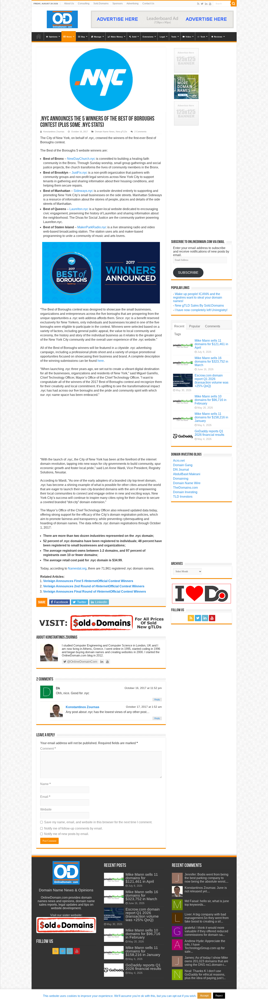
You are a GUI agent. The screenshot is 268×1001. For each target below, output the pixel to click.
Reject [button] (219, 995)
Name (45, 784)
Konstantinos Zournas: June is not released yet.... (206, 889)
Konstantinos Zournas (53, 131)
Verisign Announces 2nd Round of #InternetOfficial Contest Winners (93, 586)
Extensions (148, 37)
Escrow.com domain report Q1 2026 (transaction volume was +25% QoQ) (211, 381)
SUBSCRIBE (188, 272)
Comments (212, 326)
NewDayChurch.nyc (81, 158)
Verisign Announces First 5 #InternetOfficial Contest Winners (88, 581)
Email (45, 796)
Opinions (53, 37)
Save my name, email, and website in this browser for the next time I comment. (98, 822)
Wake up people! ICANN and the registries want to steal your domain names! (197, 297)
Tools (173, 37)
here (101, 360)
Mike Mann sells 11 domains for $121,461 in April (211, 344)
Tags (177, 334)
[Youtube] (210, 3)
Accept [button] (204, 995)
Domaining (180, 478)
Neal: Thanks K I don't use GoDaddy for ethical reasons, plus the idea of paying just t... (205, 974)
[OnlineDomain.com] (62, 18)
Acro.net (179, 460)
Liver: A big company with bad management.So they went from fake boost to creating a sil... (207, 918)
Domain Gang (182, 465)
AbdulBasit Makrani (186, 474)
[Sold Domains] (101, 622)
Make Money (117, 37)
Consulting (83, 3)
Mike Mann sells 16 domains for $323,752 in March (211, 361)
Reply (157, 699)
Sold (134, 37)
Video (188, 37)
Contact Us (148, 3)
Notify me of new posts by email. (66, 834)
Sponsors (117, 3)
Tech (203, 37)
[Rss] (198, 3)
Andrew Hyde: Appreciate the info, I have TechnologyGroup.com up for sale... (205, 946)
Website (46, 809)
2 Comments (140, 131)
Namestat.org (77, 568)
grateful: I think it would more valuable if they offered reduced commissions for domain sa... (206, 931)
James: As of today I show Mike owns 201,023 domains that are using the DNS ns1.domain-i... (206, 961)
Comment (48, 748)
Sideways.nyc (83, 190)
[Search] (234, 3)
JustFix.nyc (79, 172)
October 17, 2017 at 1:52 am (144, 706)
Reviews (218, 37)
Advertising (133, 3)
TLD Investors (182, 496)
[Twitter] (202, 3)
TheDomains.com (185, 487)
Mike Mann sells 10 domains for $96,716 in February (210, 400)
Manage (97, 37)
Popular (194, 326)
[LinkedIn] (206, 3)
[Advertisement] (101, 428)
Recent (179, 326)
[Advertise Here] (162, 19)
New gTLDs (121, 131)
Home (39, 36)
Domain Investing (185, 492)
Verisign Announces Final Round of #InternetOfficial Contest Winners (94, 591)
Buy (83, 37)
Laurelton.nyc (78, 209)
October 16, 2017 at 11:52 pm (143, 688)
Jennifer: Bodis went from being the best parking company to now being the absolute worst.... (206, 878)
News (69, 37)
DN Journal (181, 469)
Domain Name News (105, 131)
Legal (162, 37)
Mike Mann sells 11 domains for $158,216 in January (211, 417)
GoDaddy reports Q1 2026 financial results (209, 433)
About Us (69, 3)
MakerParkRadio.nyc (92, 227)
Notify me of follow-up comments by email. (73, 828)
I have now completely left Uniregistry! (201, 310)
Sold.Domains (100, 3)
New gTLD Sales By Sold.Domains (199, 305)
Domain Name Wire (187, 483)
